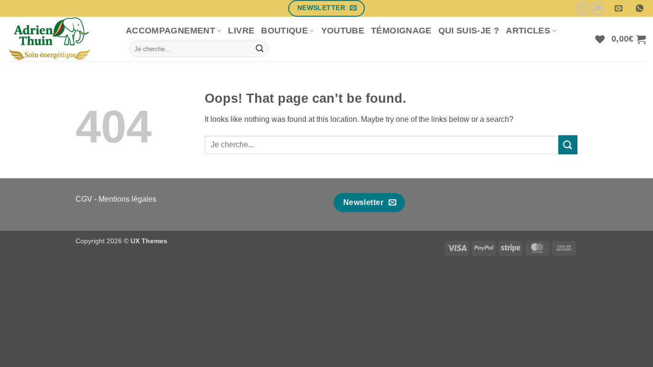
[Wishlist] (600, 39)
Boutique (284, 30)
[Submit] (259, 49)
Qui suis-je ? (469, 30)
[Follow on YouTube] (598, 8)
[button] (628, 39)
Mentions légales (127, 199)
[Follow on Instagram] (582, 8)
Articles (528, 30)
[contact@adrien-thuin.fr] (620, 8)
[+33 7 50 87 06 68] (641, 8)
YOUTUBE (342, 30)
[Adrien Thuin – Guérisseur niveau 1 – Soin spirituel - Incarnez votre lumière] (59, 39)
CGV (84, 199)
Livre (241, 30)
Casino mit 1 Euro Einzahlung (326, 277)
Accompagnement (170, 30)
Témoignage (401, 30)
